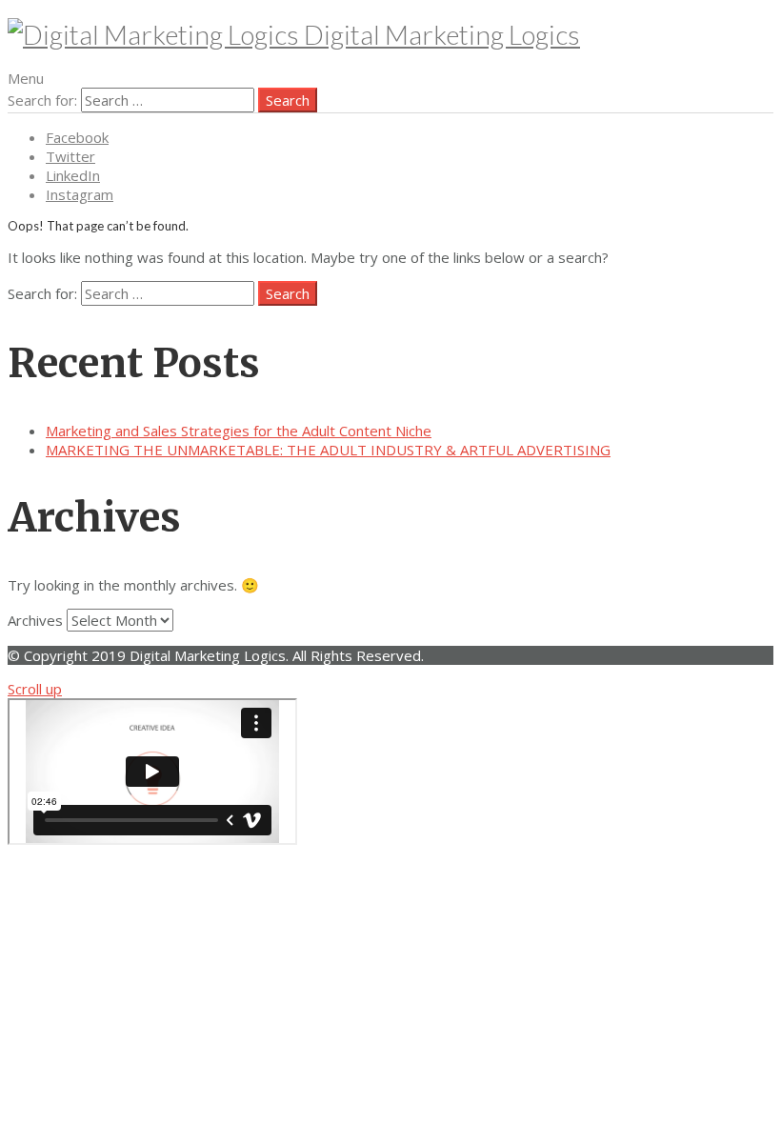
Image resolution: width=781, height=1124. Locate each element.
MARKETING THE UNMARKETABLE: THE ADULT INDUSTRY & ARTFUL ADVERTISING (328, 449)
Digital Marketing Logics (439, 34)
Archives (35, 620)
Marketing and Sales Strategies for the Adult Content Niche (238, 430)
